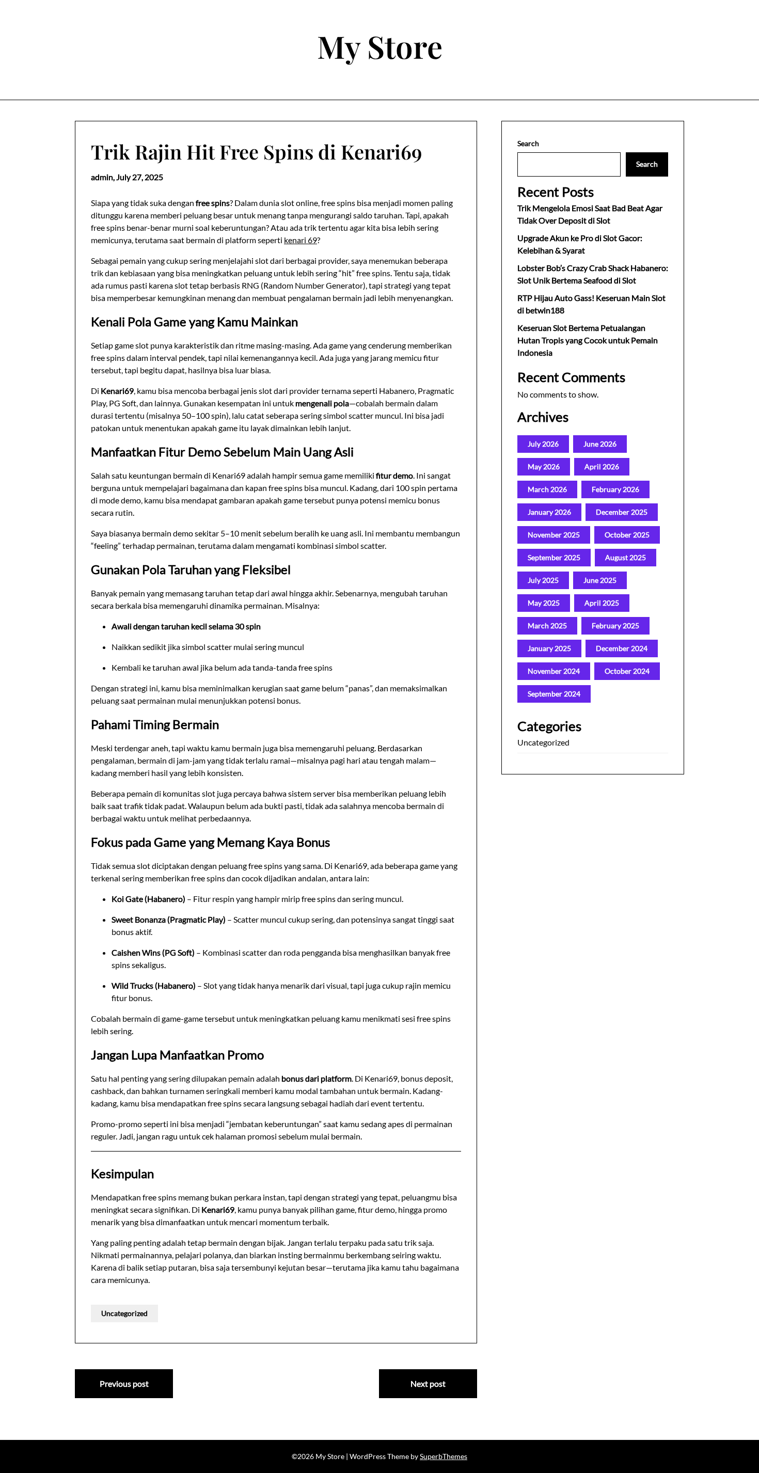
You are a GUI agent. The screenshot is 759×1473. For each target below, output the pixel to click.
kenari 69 (300, 240)
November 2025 (554, 534)
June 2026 (599, 443)
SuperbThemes (443, 1456)
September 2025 (554, 557)
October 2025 (627, 534)
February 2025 (615, 625)
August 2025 (625, 557)
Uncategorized (124, 1313)
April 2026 (601, 466)
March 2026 (547, 489)
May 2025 (544, 602)
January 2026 (549, 512)
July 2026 (543, 443)
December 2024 (621, 648)
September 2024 (554, 693)
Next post (428, 1383)
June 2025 (599, 580)
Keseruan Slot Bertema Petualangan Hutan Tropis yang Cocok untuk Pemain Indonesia (587, 340)
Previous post (124, 1383)
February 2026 (615, 489)
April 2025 (601, 602)
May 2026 (544, 466)
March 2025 (547, 625)
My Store (379, 46)
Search (528, 143)
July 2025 (543, 580)
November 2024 (554, 671)
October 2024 (627, 671)
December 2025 (621, 512)
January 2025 (549, 648)
